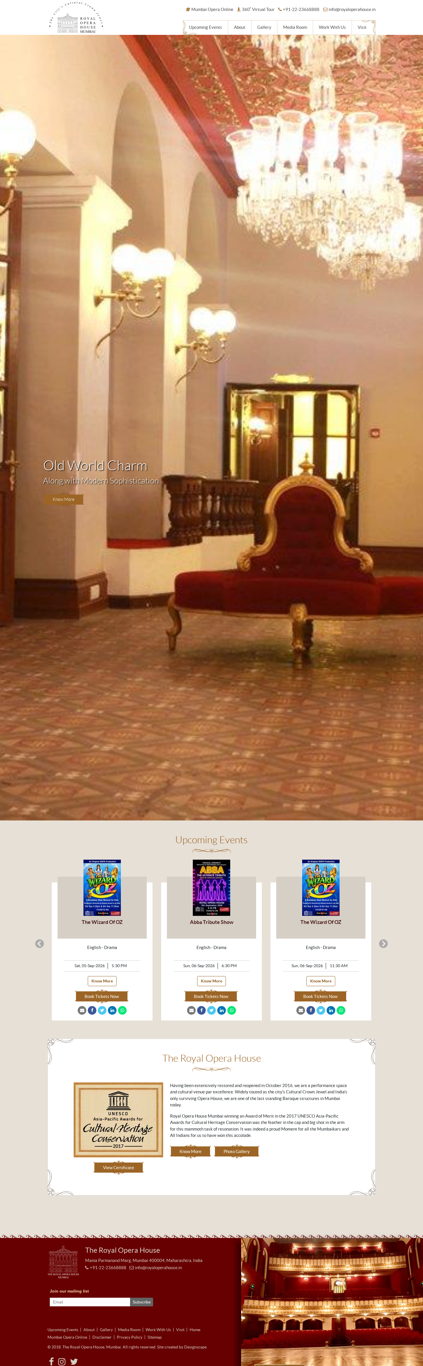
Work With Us (332, 27)
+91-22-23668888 (301, 9)
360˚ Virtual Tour (258, 9)
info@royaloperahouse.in (352, 9)
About (239, 27)
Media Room (295, 27)
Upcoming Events (205, 27)
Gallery (264, 27)
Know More (64, 786)
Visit (362, 27)
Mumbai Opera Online (212, 9)
